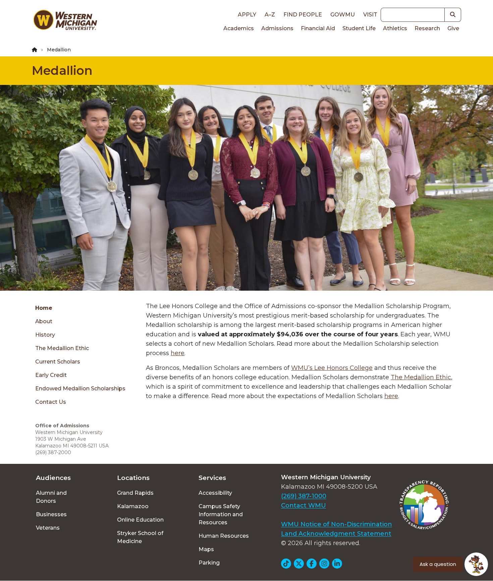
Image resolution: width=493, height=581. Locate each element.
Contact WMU (303, 505)
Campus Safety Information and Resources (221, 514)
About (43, 321)
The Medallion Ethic (62, 348)
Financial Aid (318, 28)
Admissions (277, 28)
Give (453, 28)
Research (427, 28)
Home (43, 308)
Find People (302, 14)
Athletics (395, 28)
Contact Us (50, 402)
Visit (370, 14)
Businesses (51, 514)
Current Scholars (57, 361)
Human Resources (224, 536)
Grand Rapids (135, 493)
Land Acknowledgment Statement (336, 533)
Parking (209, 563)
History (45, 335)
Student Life (359, 28)
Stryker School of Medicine (140, 537)
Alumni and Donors (51, 497)
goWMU (342, 14)
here (177, 353)
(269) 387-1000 (303, 496)
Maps (206, 549)
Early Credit (51, 375)
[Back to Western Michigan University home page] (65, 21)
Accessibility (215, 493)
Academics (238, 28)
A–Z (270, 14)
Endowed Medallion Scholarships (80, 388)
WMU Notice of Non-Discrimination (336, 524)
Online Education (140, 520)
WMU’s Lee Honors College (332, 368)
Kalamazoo (133, 506)
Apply (247, 14)
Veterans (48, 528)
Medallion (62, 70)
